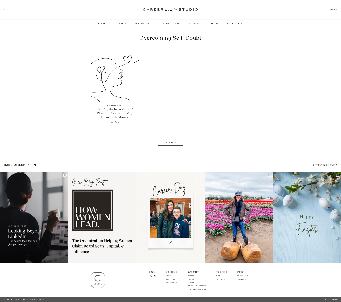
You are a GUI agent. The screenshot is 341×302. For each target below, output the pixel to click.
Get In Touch (235, 23)
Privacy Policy (243, 276)
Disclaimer (241, 279)
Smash (335, 299)
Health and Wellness (197, 289)
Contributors (172, 283)
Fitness (191, 283)
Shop (218, 276)
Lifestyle (103, 23)
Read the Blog (172, 23)
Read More (114, 122)
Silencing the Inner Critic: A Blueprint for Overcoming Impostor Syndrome (114, 113)
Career (122, 23)
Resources (195, 23)
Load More (170, 143)
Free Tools (220, 279)
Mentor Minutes (144, 23)
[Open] (34, 217)
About (214, 23)
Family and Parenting (197, 286)
